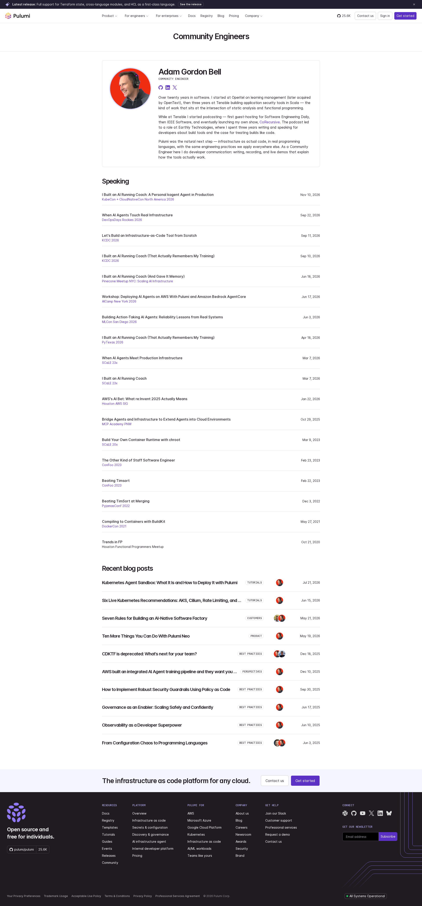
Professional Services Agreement (177, 896)
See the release (191, 4)
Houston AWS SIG (115, 403)
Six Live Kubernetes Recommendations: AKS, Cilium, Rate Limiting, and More (175, 600)
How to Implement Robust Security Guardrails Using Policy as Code (166, 689)
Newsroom (243, 834)
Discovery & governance (150, 834)
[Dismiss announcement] (414, 4)
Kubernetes (196, 834)
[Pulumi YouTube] (362, 813)
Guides (107, 841)
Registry (206, 16)
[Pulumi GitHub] (354, 813)
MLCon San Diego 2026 (119, 322)
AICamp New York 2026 (119, 301)
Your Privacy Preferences (23, 896)
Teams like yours (199, 855)
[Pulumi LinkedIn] (380, 813)
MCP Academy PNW (116, 424)
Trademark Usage (56, 896)
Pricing (234, 16)
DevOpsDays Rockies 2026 (122, 220)
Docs (192, 16)
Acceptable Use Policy (86, 896)
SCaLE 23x (110, 363)
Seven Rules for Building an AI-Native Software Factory (154, 618)
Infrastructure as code (149, 820)
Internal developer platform (152, 848)
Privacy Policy (142, 896)
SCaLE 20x (110, 444)
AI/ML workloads (199, 848)
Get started (405, 16)
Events (107, 848)
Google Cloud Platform (204, 827)
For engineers (135, 16)
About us (242, 813)
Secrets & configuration (150, 827)
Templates (110, 827)
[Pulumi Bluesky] (389, 813)
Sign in (385, 16)
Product (108, 16)
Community (110, 862)
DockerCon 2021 (114, 526)
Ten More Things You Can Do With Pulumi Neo (145, 636)
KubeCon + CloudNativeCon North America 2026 (138, 199)
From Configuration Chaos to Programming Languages (154, 743)
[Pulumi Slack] (345, 813)
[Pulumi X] (371, 813)
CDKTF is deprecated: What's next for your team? (149, 653)
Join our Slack (275, 813)
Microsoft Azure (199, 820)
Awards (241, 841)
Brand (240, 855)
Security (242, 848)
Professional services (281, 827)
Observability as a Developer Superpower (142, 725)
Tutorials (108, 834)
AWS (190, 813)
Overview (139, 813)
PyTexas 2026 (112, 342)
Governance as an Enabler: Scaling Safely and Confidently (157, 707)
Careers (241, 827)
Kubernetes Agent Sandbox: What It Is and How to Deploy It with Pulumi (169, 582)
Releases (109, 855)
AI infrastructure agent (149, 841)
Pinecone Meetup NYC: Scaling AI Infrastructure (137, 281)
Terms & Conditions (117, 896)
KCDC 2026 (110, 240)
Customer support (278, 820)
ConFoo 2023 (112, 465)
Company (252, 16)
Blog (221, 16)
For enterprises (167, 16)
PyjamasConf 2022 (116, 506)
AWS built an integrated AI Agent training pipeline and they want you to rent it (175, 671)
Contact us (365, 16)
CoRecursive (270, 122)
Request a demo (277, 834)
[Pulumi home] (17, 16)
